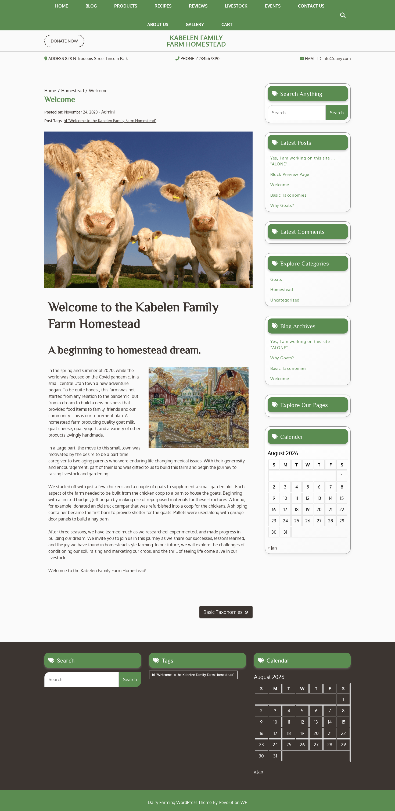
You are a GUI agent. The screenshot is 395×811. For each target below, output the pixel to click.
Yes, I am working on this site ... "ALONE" (302, 161)
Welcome (279, 184)
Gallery (195, 24)
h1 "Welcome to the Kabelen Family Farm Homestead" (110, 120)
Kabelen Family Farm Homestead (196, 40)
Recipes (163, 6)
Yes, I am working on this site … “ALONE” (302, 344)
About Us (157, 24)
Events (273, 6)
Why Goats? (282, 205)
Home (61, 6)
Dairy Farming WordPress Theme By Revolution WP (197, 802)
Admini (108, 112)
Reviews (198, 6)
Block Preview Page (289, 174)
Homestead (281, 289)
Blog (91, 6)
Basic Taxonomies (288, 195)
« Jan (272, 548)
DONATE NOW (64, 41)
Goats (276, 279)
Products (125, 6)
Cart (226, 24)
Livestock (236, 6)
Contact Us (311, 6)
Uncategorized (285, 300)
